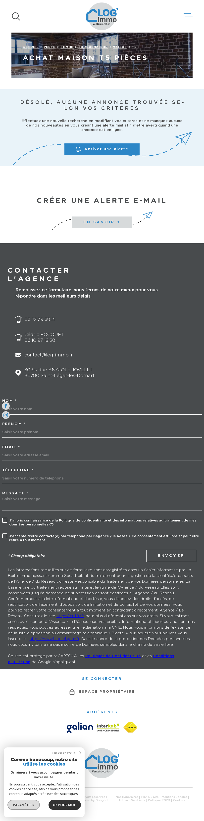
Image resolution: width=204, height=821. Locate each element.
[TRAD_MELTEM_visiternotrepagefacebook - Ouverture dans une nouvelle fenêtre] (6, 406)
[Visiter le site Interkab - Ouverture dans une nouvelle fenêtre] (108, 727)
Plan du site (150, 797)
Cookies (179, 800)
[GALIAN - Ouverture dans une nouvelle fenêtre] (80, 727)
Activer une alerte (106, 149)
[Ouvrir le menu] (188, 16)
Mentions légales (174, 797)
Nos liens (138, 800)
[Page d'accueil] (102, 16)
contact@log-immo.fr (48, 355)
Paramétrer (23, 805)
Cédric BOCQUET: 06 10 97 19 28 (44, 337)
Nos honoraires (127, 797)
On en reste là (64, 753)
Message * (15, 493)
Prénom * (14, 424)
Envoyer (171, 556)
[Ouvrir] (15, 16)
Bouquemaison (93, 47)
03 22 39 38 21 (39, 319)
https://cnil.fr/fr (70, 616)
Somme (66, 47)
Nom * (9, 401)
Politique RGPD (159, 800)
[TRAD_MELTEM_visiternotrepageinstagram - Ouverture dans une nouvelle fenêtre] (6, 415)
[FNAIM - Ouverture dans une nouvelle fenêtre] (130, 727)
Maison (120, 47)
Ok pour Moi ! (65, 805)
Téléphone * (18, 470)
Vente (50, 47)
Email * (11, 447)
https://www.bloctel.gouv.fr (54, 639)
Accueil (31, 47)
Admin (123, 800)
